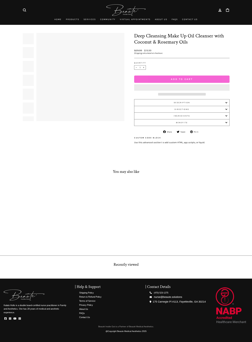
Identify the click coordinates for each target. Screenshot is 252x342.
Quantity (140, 63)
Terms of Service (87, 301)
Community (108, 19)
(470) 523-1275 (161, 292)
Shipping (138, 53)
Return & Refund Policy (90, 297)
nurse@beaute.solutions (168, 297)
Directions (182, 109)
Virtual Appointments (135, 19)
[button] (182, 87)
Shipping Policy (86, 292)
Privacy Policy (86, 305)
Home (58, 19)
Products (72, 19)
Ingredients (182, 116)
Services (90, 19)
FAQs (175, 19)
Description (182, 103)
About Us (161, 19)
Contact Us (190, 19)
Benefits (182, 123)
